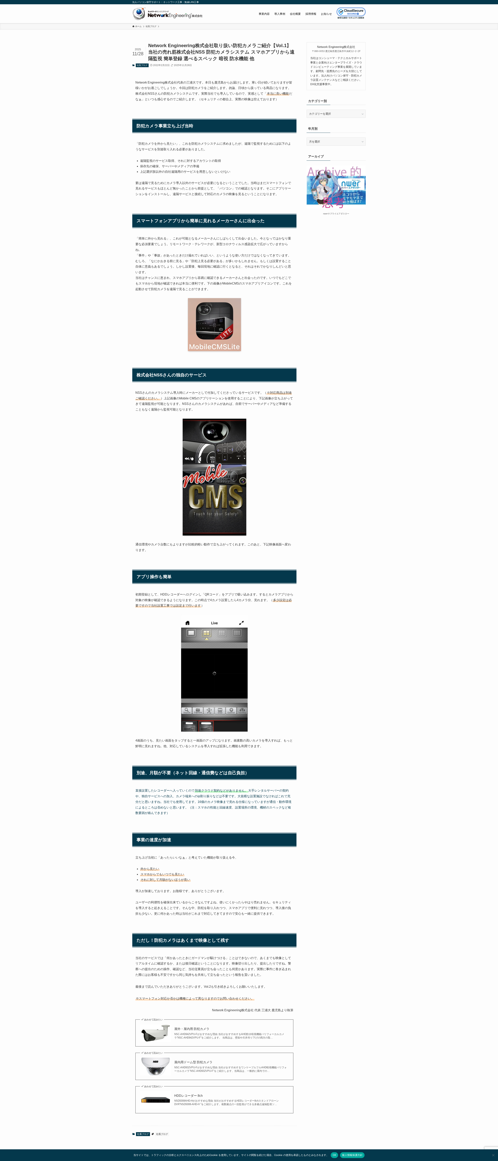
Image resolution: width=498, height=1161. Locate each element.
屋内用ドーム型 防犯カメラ (193, 1062)
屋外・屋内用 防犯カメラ (191, 1029)
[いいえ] (493, 1155)
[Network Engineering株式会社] (167, 13)
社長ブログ (142, 65)
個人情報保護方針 (352, 1155)
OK (334, 1155)
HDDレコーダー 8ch (188, 1095)
